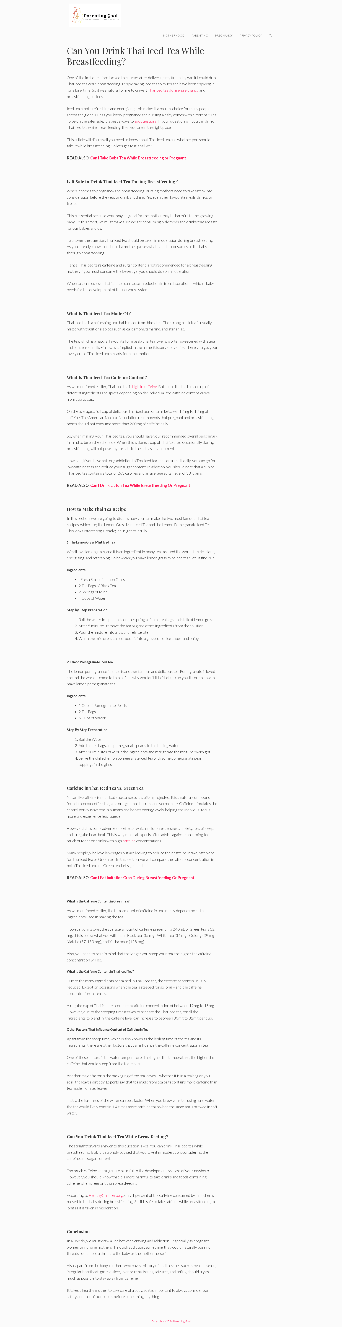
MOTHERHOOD (174, 35)
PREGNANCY (223, 35)
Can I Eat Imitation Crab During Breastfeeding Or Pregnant (142, 877)
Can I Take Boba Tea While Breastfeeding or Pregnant (138, 158)
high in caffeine (144, 386)
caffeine (129, 840)
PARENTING (200, 35)
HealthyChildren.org (106, 1195)
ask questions (145, 121)
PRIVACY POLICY (251, 35)
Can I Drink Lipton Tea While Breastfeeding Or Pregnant (140, 485)
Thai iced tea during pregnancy (173, 90)
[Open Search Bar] (270, 35)
